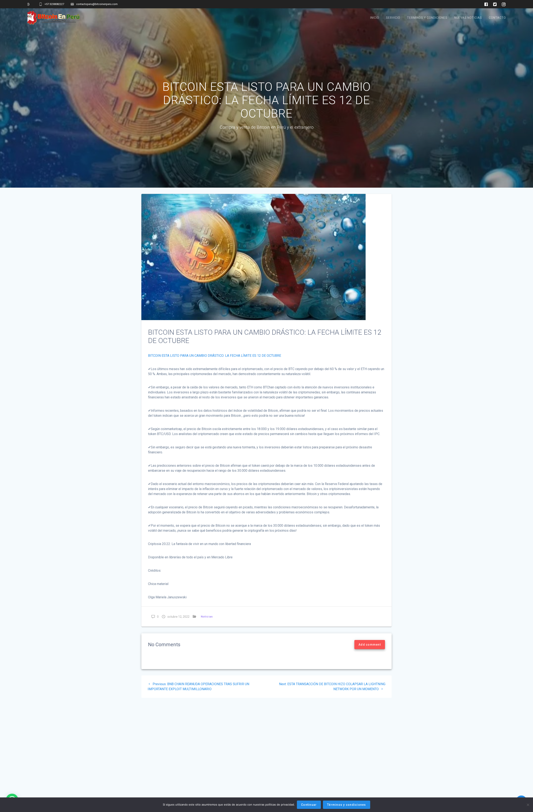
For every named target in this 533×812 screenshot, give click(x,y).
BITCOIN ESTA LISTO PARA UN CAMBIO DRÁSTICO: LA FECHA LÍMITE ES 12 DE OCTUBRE (214, 356)
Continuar (309, 804)
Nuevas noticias (468, 17)
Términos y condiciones (346, 804)
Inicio (374, 17)
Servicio (393, 17)
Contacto (497, 17)
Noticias (207, 616)
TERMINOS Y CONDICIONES (427, 17)
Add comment (370, 644)
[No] (528, 805)
